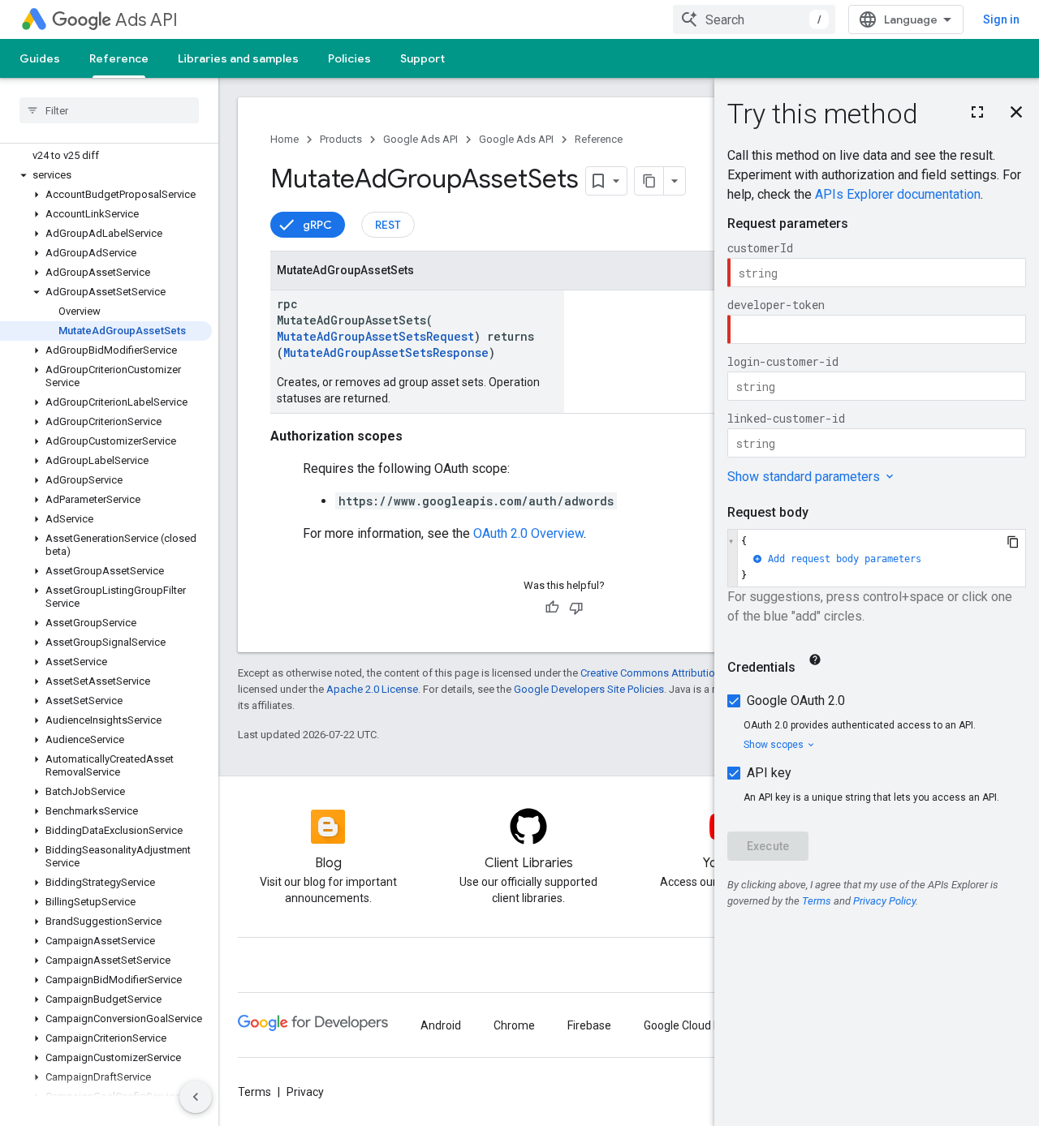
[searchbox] (109, 110)
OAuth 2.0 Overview (528, 533)
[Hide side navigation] (195, 1097)
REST (388, 224)
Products (341, 139)
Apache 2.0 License (372, 689)
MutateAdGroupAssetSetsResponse (386, 352)
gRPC (317, 224)
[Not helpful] (576, 607)
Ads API (146, 20)
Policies (349, 58)
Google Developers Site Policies (589, 689)
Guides (39, 58)
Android (440, 1025)
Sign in (1001, 19)
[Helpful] (552, 607)
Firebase (589, 1025)
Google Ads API (420, 139)
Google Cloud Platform (702, 1025)
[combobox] (754, 19)
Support (422, 58)
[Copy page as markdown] (649, 181)
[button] (106, 175)
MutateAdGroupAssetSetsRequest (375, 336)
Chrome (514, 1025)
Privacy (305, 1091)
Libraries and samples (238, 58)
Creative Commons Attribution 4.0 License (678, 673)
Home (284, 139)
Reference (119, 58)
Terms (254, 1091)
